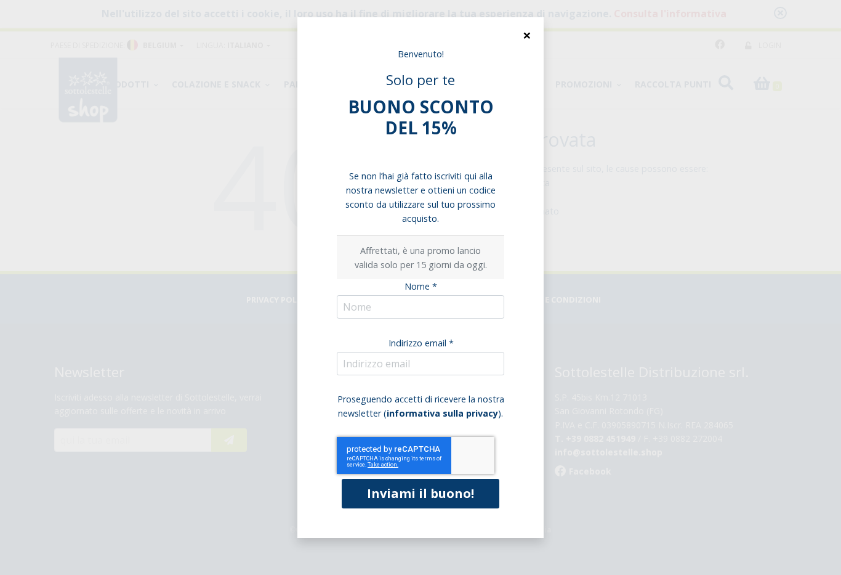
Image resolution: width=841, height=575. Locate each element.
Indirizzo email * (421, 343)
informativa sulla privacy (442, 413)
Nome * (420, 286)
